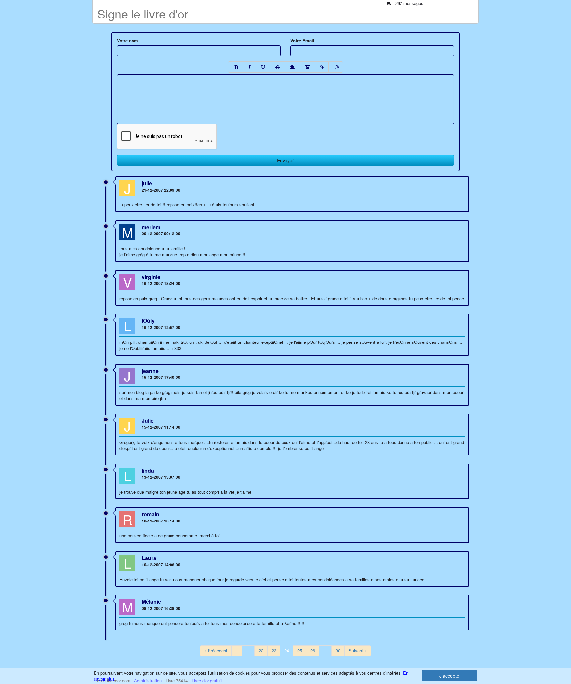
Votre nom (127, 41)
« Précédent (215, 650)
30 (338, 650)
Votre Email (302, 41)
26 (312, 650)
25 (299, 650)
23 (274, 650)
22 (261, 650)
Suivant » (358, 650)
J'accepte (449, 675)
